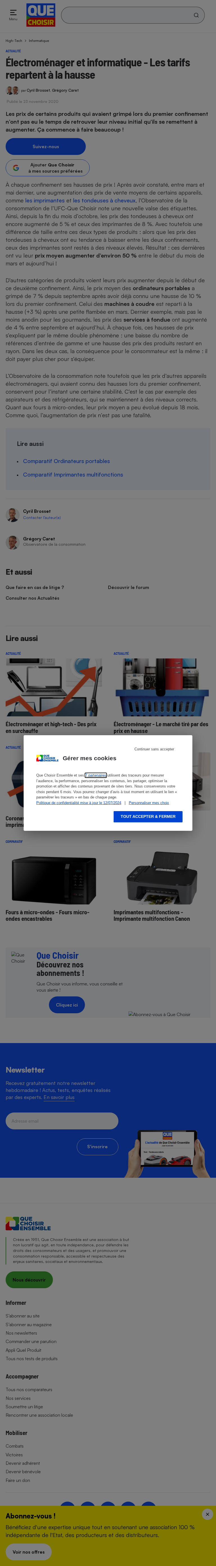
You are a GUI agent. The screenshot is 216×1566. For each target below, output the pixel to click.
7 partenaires (95, 775)
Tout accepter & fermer (148, 816)
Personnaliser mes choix (149, 803)
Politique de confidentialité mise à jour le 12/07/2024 (78, 803)
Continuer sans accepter (154, 749)
